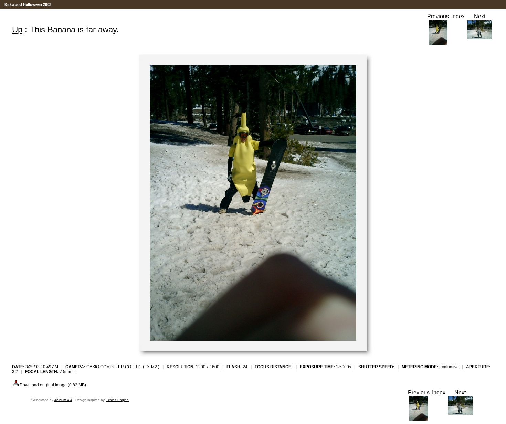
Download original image (43, 385)
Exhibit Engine (117, 400)
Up (17, 29)
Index (458, 16)
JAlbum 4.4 (63, 400)
